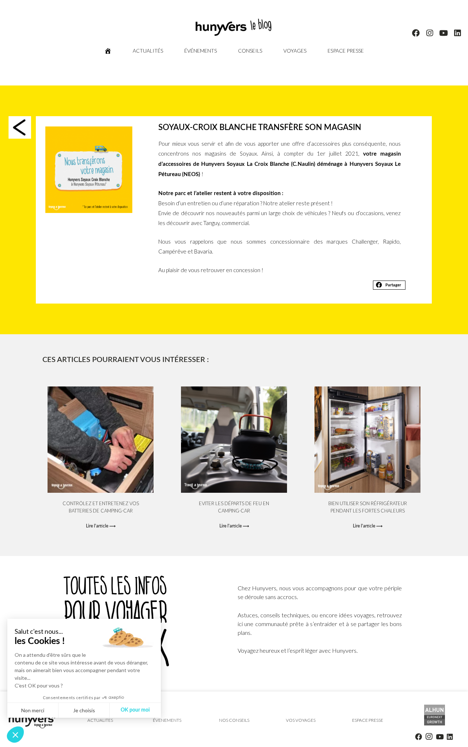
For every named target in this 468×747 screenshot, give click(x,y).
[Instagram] (430, 33)
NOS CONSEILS (234, 720)
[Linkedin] (457, 33)
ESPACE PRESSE (346, 50)
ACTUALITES (100, 720)
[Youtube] (443, 33)
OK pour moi (135, 710)
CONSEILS (250, 50)
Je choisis (84, 710)
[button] (389, 285)
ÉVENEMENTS (167, 720)
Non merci (32, 710)
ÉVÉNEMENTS (200, 50)
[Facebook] (416, 33)
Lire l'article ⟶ (101, 526)
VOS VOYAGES (301, 720)
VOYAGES (294, 50)
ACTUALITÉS (148, 50)
